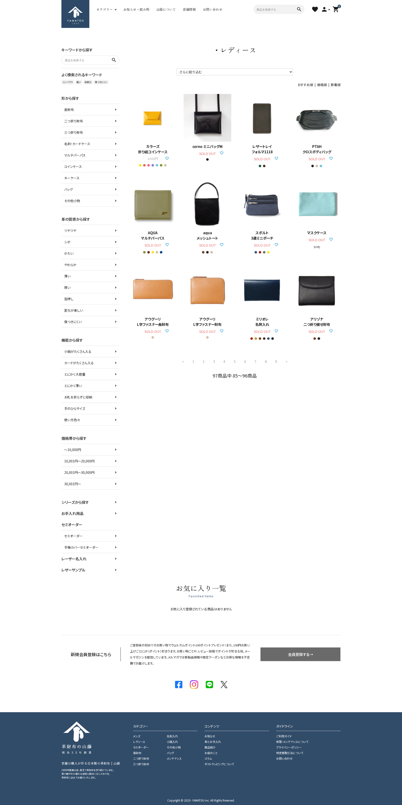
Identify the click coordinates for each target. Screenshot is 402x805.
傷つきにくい (101, 82)
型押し (69, 299)
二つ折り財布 (73, 121)
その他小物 (72, 200)
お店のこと (211, 753)
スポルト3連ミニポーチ (262, 235)
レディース (139, 742)
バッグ (68, 189)
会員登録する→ (300, 654)
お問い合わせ (212, 9)
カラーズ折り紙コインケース (153, 149)
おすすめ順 (305, 84)
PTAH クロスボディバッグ (316, 149)
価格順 (322, 84)
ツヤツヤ (70, 230)
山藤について (166, 9)
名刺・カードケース (77, 143)
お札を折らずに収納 (78, 397)
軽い (79, 82)
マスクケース (316, 232)
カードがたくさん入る (79, 363)
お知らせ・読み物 (136, 9)
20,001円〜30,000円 (79, 472)
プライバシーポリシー (289, 747)
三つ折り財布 (73, 132)
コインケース (73, 166)
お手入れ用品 (72, 513)
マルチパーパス (75, 155)
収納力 (87, 82)
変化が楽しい (73, 310)
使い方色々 (72, 420)
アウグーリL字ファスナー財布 (207, 321)
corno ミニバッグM (207, 146)
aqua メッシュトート (207, 235)
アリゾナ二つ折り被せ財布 (316, 321)
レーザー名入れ (74, 558)
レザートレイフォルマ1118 (262, 149)
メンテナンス (174, 758)
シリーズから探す (75, 502)
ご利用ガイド (284, 736)
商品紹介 (210, 747)
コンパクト (68, 82)
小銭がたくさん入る (77, 351)
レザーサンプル (73, 570)
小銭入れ (172, 742)
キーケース (72, 178)
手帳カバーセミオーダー (81, 547)
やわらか (70, 264)
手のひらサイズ (74, 408)
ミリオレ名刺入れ (262, 321)
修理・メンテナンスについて (292, 742)
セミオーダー (73, 536)
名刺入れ (172, 736)
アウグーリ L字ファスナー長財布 (153, 321)
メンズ (136, 736)
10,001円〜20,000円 (79, 461)
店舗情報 (189, 9)
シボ (67, 242)
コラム (208, 758)
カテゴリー (104, 9)
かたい (69, 253)
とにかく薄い (73, 385)
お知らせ (209, 736)
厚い (67, 287)
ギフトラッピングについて (219, 764)
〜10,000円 (72, 449)
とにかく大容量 (74, 374)
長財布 (69, 109)
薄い (67, 276)
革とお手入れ (212, 742)
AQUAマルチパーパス (152, 235)
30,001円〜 (72, 483)
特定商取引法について (289, 753)
